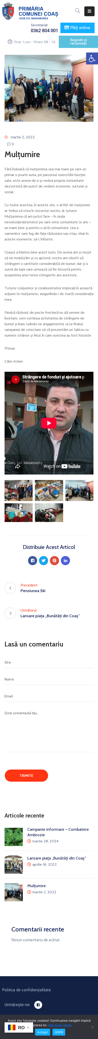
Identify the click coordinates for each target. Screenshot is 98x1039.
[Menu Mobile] (89, 11)
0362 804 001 (44, 30)
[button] (92, 58)
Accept (42, 1032)
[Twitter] (43, 560)
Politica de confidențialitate (26, 990)
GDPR (59, 1032)
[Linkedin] (65, 560)
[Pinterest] (54, 560)
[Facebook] (32, 560)
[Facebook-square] (38, 1005)
